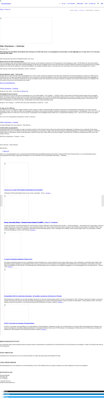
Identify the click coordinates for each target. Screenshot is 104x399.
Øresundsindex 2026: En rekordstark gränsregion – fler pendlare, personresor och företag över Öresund (33, 296)
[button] (5, 391)
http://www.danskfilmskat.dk (7, 83)
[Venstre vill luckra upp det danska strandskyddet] (102, 200)
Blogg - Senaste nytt (5, 9)
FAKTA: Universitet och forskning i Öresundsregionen (19, 323)
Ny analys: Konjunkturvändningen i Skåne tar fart (18, 259)
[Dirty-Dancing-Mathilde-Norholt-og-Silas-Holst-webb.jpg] (26, 43)
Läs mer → (48, 193)
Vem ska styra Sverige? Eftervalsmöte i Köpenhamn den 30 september (23, 190)
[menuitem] (63, 3)
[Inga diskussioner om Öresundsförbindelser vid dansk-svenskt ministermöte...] (1, 200)
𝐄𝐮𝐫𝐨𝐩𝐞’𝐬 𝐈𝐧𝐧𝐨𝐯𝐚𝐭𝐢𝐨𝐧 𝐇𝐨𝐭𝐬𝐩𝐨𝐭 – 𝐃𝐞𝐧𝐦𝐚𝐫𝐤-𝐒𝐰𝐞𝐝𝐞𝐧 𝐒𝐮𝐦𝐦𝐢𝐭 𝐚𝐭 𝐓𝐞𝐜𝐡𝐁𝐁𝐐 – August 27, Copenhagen (31, 222)
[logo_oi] (5, 3)
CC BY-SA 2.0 (24, 91)
